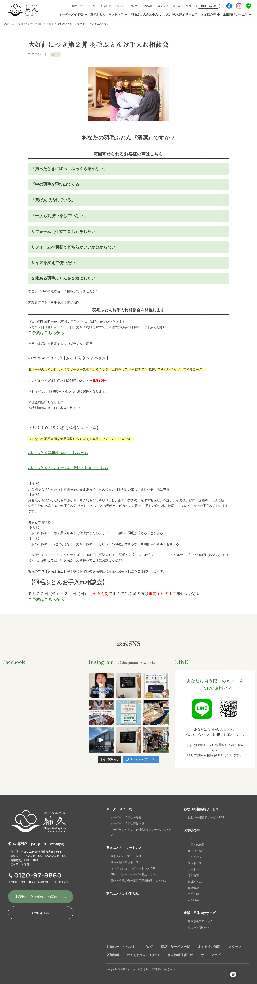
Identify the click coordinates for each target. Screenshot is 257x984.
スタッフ (163, 5)
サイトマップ (210, 955)
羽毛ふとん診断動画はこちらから (58, 452)
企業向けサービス (235, 14)
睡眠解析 (193, 887)
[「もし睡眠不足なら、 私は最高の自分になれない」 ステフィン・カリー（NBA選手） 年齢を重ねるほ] (128, 685)
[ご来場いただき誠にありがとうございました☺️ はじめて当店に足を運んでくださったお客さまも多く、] (101, 712)
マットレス (195, 863)
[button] (233, 974)
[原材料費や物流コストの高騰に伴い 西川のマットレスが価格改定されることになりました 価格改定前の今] (155, 685)
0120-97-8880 (38, 875)
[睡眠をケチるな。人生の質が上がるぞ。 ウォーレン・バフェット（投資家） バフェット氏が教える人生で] (128, 740)
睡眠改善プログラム (200, 921)
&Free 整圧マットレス (124, 862)
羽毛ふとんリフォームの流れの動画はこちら (68, 468)
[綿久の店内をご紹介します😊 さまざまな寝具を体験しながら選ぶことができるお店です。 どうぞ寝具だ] (101, 740)
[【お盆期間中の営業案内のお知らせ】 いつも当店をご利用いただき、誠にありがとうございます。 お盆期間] (128, 712)
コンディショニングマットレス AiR (132, 868)
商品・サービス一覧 (84, 5)
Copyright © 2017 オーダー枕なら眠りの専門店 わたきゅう (140, 969)
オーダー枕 (195, 850)
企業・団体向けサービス (201, 913)
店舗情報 (147, 5)
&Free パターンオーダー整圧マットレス (135, 874)
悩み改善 (193, 875)
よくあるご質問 (182, 5)
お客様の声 (208, 14)
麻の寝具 (193, 900)
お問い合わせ (208, 6)
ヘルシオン (195, 857)
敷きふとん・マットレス (106, 14)
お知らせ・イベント (112, 5)
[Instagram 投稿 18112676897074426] (155, 712)
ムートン (193, 869)
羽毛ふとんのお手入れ (146, 14)
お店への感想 (196, 844)
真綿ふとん (195, 881)
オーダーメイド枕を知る (125, 817)
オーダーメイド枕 (71, 14)
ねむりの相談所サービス (180, 14)
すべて (192, 838)
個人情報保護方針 (180, 955)
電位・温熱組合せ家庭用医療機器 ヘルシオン (138, 880)
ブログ (133, 5)
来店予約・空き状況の (40, 896)
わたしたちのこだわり (143, 955)
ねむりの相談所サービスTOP (206, 817)
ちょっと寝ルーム (199, 927)
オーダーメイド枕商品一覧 (127, 823)
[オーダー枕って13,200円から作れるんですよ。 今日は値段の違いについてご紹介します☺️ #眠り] (101, 685)
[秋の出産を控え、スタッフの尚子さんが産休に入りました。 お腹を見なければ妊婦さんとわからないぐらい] (155, 740)
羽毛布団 (193, 893)
